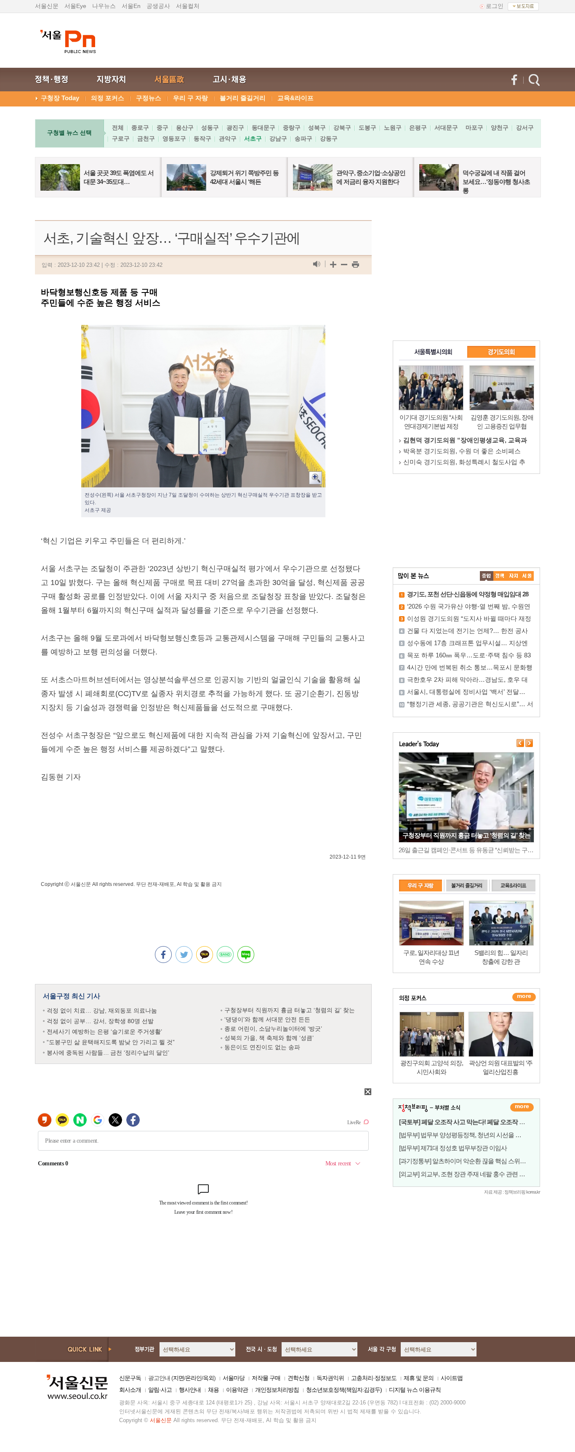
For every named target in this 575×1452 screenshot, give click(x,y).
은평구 (418, 127)
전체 (118, 127)
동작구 (202, 138)
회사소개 (130, 1389)
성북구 (317, 127)
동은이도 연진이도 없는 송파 (262, 1047)
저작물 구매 (266, 1378)
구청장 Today (60, 97)
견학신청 (298, 1378)
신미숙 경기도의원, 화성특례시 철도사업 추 (464, 461)
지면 (178, 1378)
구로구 (121, 138)
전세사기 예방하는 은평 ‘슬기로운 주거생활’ (104, 1031)
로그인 (494, 6)
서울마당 (234, 1378)
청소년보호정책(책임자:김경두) (344, 1389)
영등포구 (174, 138)
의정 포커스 (107, 97)
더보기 (522, 1107)
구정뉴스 (148, 97)
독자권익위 (330, 1378)
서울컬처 (188, 6)
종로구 (140, 127)
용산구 (185, 127)
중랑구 (292, 127)
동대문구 (263, 127)
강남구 (278, 138)
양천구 (499, 127)
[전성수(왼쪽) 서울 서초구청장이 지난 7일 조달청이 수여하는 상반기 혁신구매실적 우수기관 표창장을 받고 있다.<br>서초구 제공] (203, 331)
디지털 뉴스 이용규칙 (415, 1389)
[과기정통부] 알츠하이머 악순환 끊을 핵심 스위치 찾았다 (472, 1161)
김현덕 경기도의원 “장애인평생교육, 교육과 (465, 440)
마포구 (474, 127)
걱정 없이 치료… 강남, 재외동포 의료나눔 (102, 1010)
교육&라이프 (295, 97)
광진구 (235, 127)
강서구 (525, 127)
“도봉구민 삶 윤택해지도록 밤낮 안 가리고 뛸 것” (111, 1042)
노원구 (393, 127)
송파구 (303, 138)
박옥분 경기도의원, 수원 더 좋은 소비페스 (462, 451)
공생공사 (158, 6)
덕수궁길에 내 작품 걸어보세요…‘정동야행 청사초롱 (496, 181)
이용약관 (237, 1389)
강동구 (329, 138)
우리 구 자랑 (190, 97)
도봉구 (367, 127)
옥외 (208, 1378)
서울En (131, 6)
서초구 (253, 138)
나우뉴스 (104, 6)
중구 (162, 127)
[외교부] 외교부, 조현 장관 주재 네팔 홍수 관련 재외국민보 (473, 1174)
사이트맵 (452, 1378)
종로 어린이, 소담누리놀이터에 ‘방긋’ (273, 1028)
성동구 (210, 127)
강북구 (342, 127)
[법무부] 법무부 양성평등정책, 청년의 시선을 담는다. (466, 1134)
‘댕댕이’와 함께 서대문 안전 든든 (267, 1019)
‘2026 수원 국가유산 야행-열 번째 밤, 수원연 (468, 606)
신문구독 (130, 1378)
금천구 (146, 138)
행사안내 (190, 1389)
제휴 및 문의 (419, 1378)
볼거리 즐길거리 (243, 97)
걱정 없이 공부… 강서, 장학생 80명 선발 (100, 1021)
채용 (213, 1389)
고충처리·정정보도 (374, 1378)
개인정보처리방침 (277, 1389)
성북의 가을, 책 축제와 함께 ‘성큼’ (269, 1037)
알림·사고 (160, 1389)
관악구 (228, 138)
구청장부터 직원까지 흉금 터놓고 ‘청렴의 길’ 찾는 (289, 1010)
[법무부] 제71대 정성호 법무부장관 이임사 (453, 1147)
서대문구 (446, 127)
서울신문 (47, 6)
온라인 (193, 1378)
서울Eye (75, 6)
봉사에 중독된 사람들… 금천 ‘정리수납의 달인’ (108, 1052)
